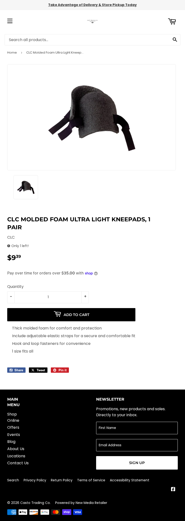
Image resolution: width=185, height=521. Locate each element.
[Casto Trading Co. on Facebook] (173, 489)
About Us (15, 449)
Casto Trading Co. (35, 502)
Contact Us (18, 463)
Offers (13, 427)
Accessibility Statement (129, 480)
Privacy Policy (35, 480)
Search (13, 480)
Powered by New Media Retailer (81, 502)
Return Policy (62, 480)
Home (12, 52)
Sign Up (137, 462)
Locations (16, 456)
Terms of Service (91, 480)
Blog (11, 441)
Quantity (15, 286)
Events (13, 434)
